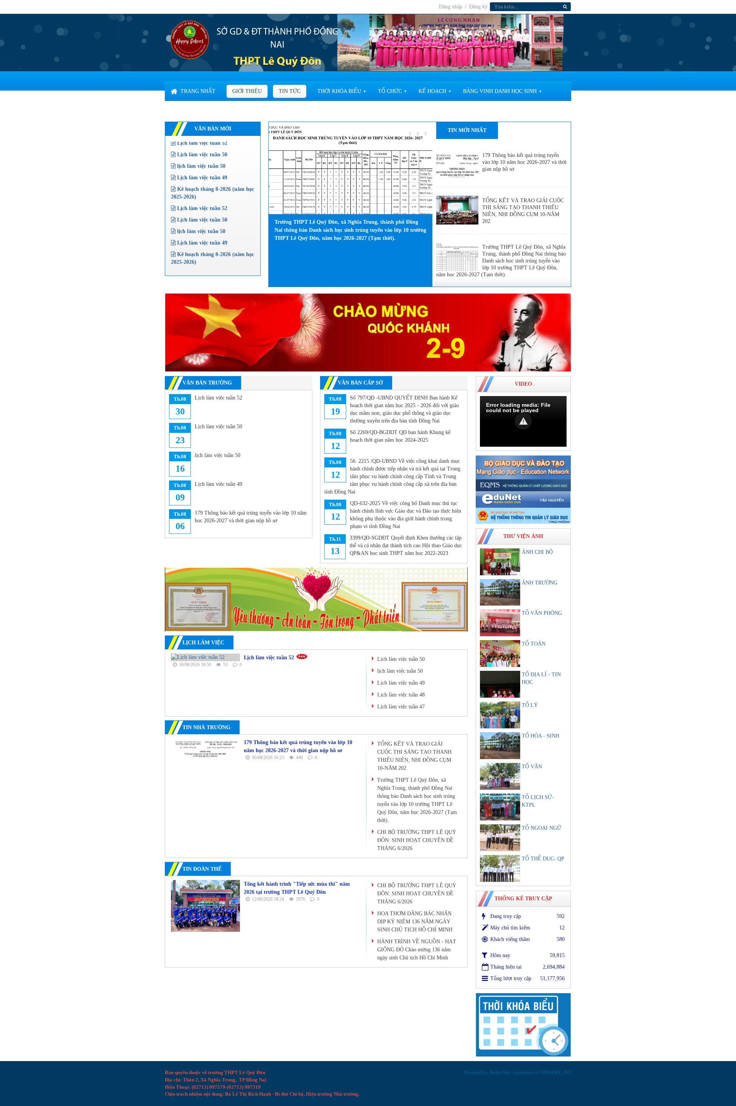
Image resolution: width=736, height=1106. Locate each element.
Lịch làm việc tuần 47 (401, 707)
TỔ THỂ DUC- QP (543, 859)
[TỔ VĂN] (500, 776)
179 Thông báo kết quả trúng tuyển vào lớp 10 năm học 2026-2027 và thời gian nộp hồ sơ (524, 162)
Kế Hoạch (432, 91)
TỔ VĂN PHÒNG (542, 613)
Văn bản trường (207, 383)
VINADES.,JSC (555, 1072)
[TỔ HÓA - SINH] (500, 745)
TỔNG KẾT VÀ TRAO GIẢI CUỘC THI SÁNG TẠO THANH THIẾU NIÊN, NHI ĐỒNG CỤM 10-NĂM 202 (523, 211)
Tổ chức (390, 91)
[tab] (467, 130)
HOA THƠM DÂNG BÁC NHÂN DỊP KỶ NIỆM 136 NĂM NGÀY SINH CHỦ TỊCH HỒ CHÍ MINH (414, 922)
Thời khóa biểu (339, 91)
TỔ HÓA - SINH (540, 736)
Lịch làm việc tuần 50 (201, 205)
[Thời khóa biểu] (523, 1024)
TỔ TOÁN (533, 644)
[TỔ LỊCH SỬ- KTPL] (500, 807)
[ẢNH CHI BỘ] (500, 561)
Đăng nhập (451, 7)
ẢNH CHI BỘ (537, 552)
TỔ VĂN (532, 766)
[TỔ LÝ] (500, 715)
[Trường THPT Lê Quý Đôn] (190, 39)
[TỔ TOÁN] (500, 653)
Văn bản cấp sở (360, 383)
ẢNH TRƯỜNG (539, 583)
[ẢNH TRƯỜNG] (500, 592)
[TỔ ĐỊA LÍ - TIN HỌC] (500, 684)
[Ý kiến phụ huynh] (368, 332)
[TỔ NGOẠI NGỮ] (500, 837)
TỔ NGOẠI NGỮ (541, 828)
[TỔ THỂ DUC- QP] (500, 868)
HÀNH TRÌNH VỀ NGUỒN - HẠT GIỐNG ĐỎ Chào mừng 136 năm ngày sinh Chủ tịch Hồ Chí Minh (416, 950)
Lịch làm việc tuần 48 (401, 695)
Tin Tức (290, 91)
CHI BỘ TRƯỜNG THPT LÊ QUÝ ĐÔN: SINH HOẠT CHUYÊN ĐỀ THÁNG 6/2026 (416, 840)
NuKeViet (500, 1072)
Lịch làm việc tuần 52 (201, 193)
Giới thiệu (247, 91)
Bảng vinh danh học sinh (500, 91)
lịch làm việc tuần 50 (200, 151)
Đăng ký (478, 7)
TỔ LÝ (530, 705)
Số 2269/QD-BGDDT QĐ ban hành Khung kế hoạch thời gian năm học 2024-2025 (400, 436)
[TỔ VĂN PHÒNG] (500, 622)
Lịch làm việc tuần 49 (201, 162)
